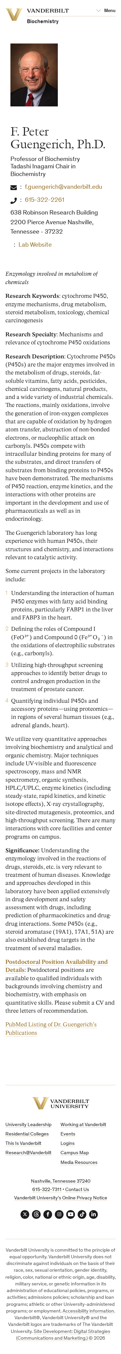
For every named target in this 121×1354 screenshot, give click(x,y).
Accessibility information (88, 1311)
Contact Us (77, 1189)
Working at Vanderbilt (83, 1124)
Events (68, 1134)
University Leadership (28, 1124)
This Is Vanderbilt (23, 1143)
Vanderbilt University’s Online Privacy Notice (60, 1198)
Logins (68, 1143)
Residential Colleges (27, 1134)
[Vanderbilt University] (61, 1103)
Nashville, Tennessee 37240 (60, 1181)
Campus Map (75, 1153)
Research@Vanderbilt (28, 1153)
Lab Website (35, 245)
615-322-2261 (44, 200)
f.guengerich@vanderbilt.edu (63, 187)
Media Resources (79, 1162)
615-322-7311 (47, 1189)
